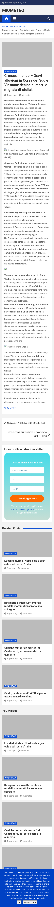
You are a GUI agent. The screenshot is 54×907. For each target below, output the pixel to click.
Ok (19, 902)
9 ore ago (11, 568)
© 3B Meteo (10, 408)
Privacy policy (30, 902)
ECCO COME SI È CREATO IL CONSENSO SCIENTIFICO (27, 434)
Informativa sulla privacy (22, 509)
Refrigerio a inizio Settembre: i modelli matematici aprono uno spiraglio (23, 606)
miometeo (26, 95)
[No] (50, 888)
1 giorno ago (12, 613)
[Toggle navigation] (14, 18)
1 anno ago (12, 95)
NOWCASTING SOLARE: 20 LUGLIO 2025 (26, 423)
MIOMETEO (13, 10)
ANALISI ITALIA (10, 71)
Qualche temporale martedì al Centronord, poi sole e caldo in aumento (22, 651)
